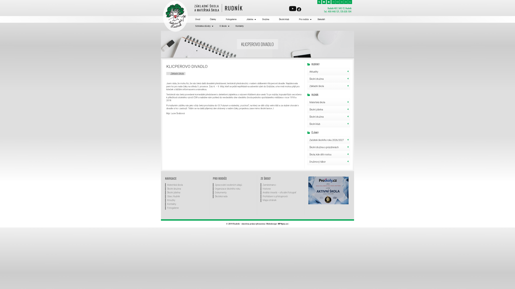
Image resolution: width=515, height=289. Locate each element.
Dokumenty (221, 192)
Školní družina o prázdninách (324, 147)
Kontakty (240, 26)
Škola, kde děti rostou (320, 154)
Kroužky (171, 200)
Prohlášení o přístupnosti (275, 196)
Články (213, 19)
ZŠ (333, 2)
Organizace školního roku (227, 188)
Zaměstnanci (269, 185)
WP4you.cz (283, 224)
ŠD (342, 2)
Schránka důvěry (203, 26)
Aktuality (313, 71)
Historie (267, 188)
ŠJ (350, 2)
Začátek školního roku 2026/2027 (326, 140)
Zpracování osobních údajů (228, 185)
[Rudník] (175, 16)
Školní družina (316, 78)
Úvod (197, 19)
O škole (223, 26)
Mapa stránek (269, 200)
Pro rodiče (304, 19)
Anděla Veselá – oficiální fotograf (279, 192)
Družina (265, 19)
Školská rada (221, 196)
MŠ (337, 2)
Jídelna (249, 19)
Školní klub (284, 19)
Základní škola (177, 73)
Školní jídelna (316, 109)
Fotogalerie (231, 19)
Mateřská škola (317, 102)
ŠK (346, 2)
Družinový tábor (317, 161)
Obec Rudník (173, 196)
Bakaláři (321, 19)
